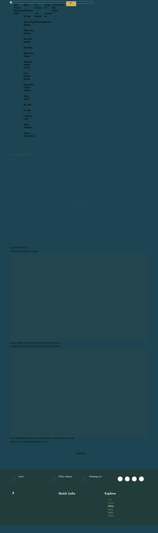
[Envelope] (120, 479)
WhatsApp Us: (95, 476)
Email (20, 476)
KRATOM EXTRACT (19, 248)
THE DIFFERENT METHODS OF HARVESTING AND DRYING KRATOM (42, 438)
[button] (51, 2)
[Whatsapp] (127, 479)
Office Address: (66, 476)
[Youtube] (141, 479)
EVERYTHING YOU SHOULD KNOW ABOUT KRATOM (35, 343)
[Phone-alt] (134, 479)
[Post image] (79, 202)
